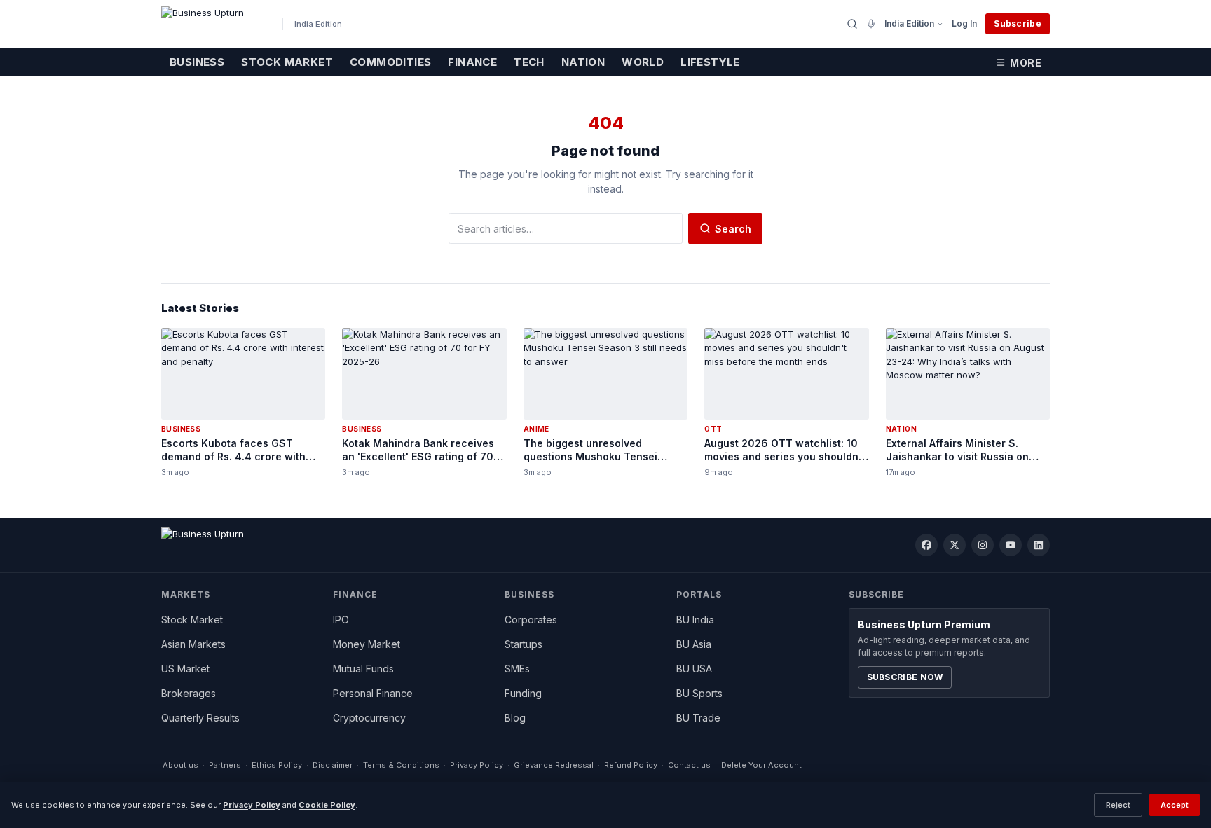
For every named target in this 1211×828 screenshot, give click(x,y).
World (643, 62)
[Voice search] (871, 24)
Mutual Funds (363, 669)
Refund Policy (630, 765)
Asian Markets (193, 644)
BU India (695, 620)
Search (733, 229)
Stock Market (287, 62)
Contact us (689, 765)
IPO (341, 620)
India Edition (909, 23)
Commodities (390, 62)
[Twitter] (954, 545)
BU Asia (693, 644)
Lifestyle (710, 62)
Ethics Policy (277, 765)
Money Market (366, 644)
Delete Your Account (761, 765)
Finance (472, 62)
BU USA (694, 669)
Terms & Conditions (401, 765)
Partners (225, 765)
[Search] (852, 23)
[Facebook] (926, 545)
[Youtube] (1010, 545)
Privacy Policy (476, 765)
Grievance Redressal (554, 765)
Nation (583, 62)
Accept (1175, 805)
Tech (529, 62)
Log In (964, 23)
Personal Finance (373, 693)
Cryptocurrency (369, 718)
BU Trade (698, 718)
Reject (1118, 805)
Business (197, 62)
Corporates (531, 620)
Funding (523, 693)
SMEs (517, 669)
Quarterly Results (200, 718)
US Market (185, 669)
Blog (515, 718)
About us (180, 765)
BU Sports (699, 693)
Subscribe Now (905, 677)
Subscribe (1017, 23)
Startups (523, 644)
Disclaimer (333, 765)
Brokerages (188, 693)
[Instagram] (982, 545)
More (1025, 63)
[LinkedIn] (1038, 545)
